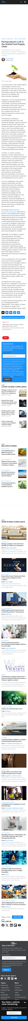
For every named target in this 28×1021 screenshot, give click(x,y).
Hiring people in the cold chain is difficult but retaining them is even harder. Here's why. (13, 810)
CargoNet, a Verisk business (13, 776)
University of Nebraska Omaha (14, 808)
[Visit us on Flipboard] (15, 925)
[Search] (21, 1)
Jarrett (7, 874)
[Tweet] (14, 312)
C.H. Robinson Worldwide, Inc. (13, 743)
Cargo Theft (5, 770)
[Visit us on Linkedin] (11, 925)
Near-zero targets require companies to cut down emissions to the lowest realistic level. (14, 714)
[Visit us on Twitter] (7, 925)
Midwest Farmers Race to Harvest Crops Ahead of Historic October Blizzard (9, 463)
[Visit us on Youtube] (19, 925)
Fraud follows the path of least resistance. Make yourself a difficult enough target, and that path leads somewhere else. (13, 878)
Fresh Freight (9, 582)
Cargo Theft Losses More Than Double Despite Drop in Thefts (11, 772)
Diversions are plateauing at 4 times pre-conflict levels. (12, 909)
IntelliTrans (8, 614)
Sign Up (7, 379)
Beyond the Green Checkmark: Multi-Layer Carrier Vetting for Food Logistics (9, 402)
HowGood (8, 711)
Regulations (5, 448)
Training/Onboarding (7, 802)
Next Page (17, 917)
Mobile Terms (6, 376)
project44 (8, 906)
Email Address (7, 353)
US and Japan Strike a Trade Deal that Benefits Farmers (8, 484)
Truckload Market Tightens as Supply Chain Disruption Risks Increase (13, 740)
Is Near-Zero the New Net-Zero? (11, 709)
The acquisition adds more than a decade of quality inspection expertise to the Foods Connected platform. (14, 652)
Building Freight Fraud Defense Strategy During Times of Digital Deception (11, 870)
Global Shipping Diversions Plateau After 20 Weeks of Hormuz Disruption (13, 903)
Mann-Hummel (9, 840)
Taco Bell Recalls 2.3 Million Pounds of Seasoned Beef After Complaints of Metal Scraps (8, 452)
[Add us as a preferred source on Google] (18, 312)
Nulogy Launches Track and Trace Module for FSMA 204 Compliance (9, 391)
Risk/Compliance (20, 39)
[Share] (6, 312)
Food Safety (5, 542)
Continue (14, 1017)
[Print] (2, 312)
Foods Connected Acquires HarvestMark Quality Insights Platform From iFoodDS (9, 422)
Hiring (3, 674)
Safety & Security (7, 39)
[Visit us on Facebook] (2, 925)
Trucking (4, 737)
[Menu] (25, 1)
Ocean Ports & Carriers (8, 900)
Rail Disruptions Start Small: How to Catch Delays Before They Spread (8, 412)
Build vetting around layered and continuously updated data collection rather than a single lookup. (13, 585)
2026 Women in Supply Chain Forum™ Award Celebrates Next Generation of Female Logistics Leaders (13, 678)
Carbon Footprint (6, 707)
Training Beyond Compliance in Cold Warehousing (13, 805)
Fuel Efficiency (5, 470)
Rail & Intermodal (6, 608)
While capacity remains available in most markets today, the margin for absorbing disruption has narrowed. (12, 747)
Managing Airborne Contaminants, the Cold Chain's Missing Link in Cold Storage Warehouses (13, 836)
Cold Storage (5, 832)
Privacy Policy (17, 376)
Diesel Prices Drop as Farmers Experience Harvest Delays (8, 474)
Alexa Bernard (10, 58)
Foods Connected (10, 648)
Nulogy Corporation (11, 548)
